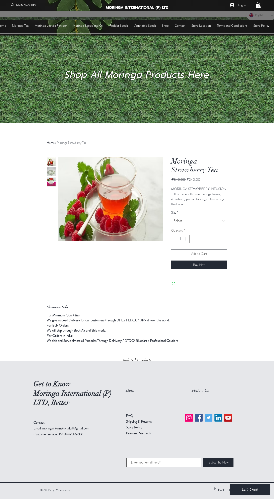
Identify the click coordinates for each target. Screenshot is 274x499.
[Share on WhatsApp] (173, 283)
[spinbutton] (180, 239)
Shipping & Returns (139, 421)
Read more (177, 204)
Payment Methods (138, 433)
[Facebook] (199, 418)
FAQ (129, 415)
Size (174, 212)
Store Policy (134, 427)
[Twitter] (208, 418)
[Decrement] (175, 239)
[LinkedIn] (218, 418)
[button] (258, 5)
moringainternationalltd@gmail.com (65, 428)
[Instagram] (189, 418)
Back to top (225, 490)
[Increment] (186, 239)
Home (51, 142)
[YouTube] (228, 418)
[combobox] (199, 221)
